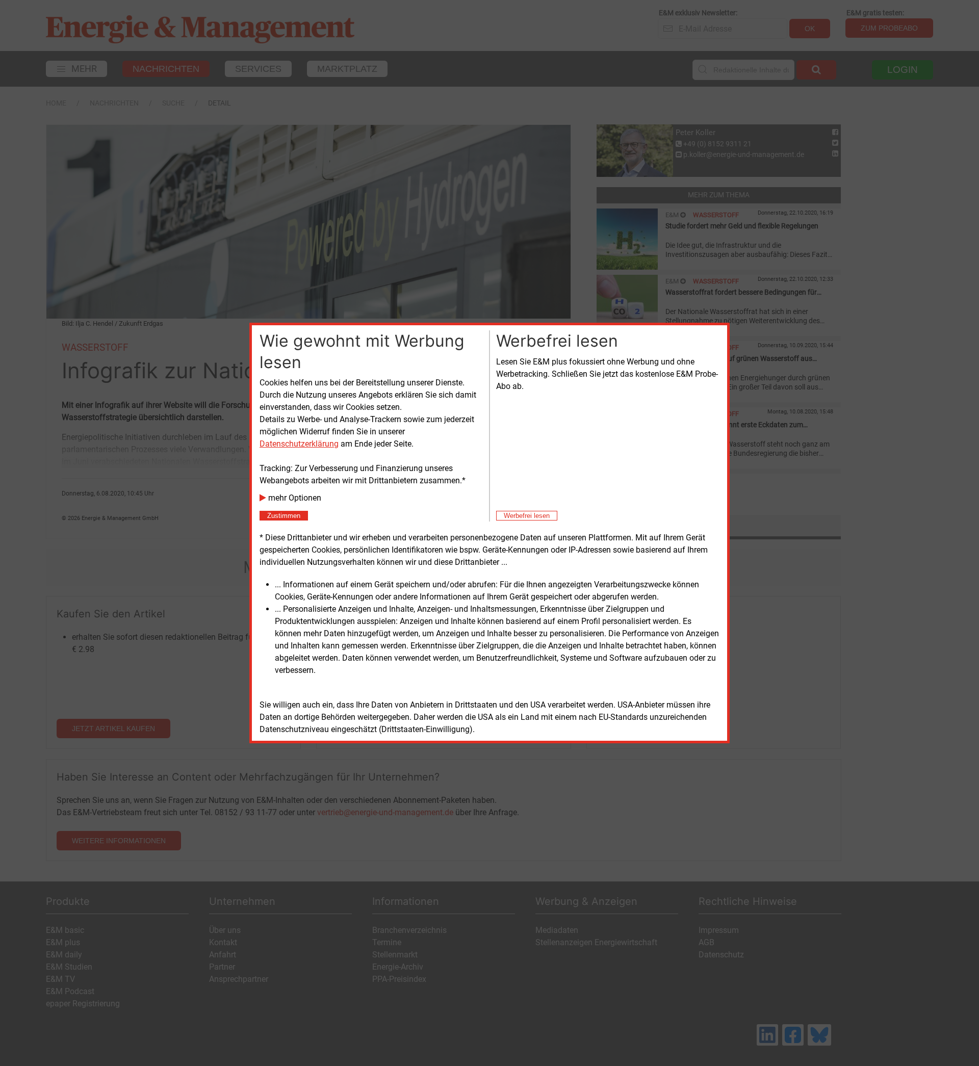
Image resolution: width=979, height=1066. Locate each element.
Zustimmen (283, 515)
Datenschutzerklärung (299, 444)
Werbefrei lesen (527, 515)
